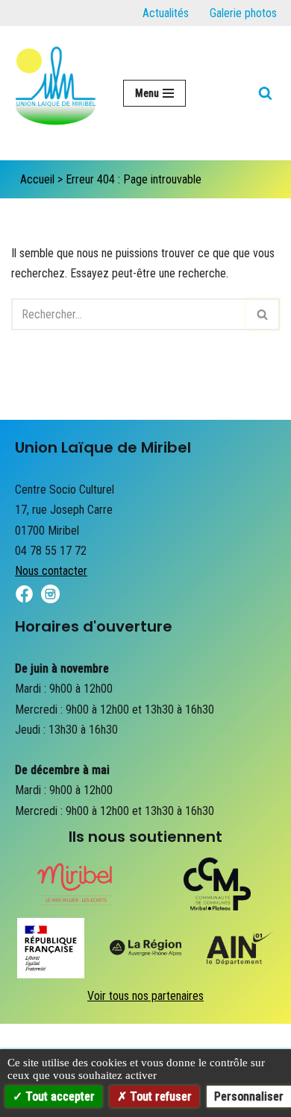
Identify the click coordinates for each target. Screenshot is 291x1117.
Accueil (37, 179)
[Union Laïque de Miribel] (56, 93)
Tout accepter (58, 1096)
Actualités (166, 13)
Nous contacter (51, 571)
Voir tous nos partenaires (145, 996)
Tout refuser (159, 1096)
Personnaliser (249, 1096)
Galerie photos (243, 13)
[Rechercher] (265, 93)
